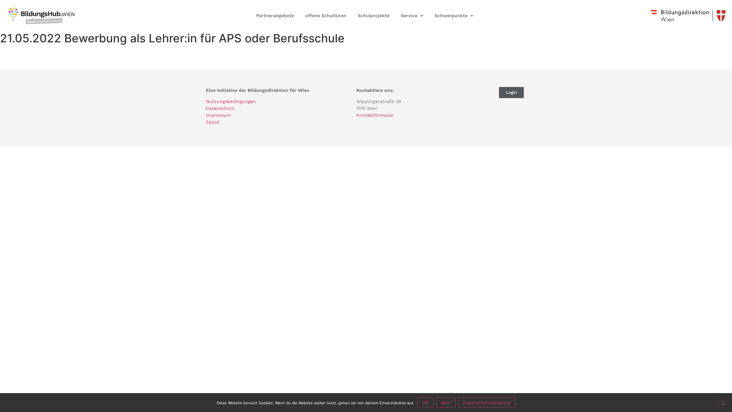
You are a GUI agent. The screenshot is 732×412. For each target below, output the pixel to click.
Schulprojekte (373, 15)
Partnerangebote (275, 15)
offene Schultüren (325, 15)
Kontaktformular (375, 115)
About (213, 122)
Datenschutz (220, 108)
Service (409, 15)
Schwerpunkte (451, 15)
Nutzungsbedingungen (231, 101)
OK (425, 402)
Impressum (218, 115)
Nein (446, 402)
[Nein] (723, 402)
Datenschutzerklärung (487, 402)
